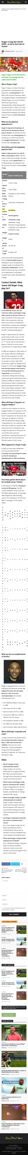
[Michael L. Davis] (3, 51)
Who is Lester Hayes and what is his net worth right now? (7, 871)
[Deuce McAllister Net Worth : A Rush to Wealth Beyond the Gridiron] (21, 929)
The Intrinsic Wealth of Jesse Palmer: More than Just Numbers (13, 1044)
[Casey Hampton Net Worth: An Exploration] (21, 941)
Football (4, 9)
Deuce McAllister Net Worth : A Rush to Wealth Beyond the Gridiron (8, 930)
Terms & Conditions (13, 1145)
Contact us (20, 1148)
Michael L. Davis (10, 51)
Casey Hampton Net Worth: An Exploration (8, 940)
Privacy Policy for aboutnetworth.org (13, 1147)
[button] (2, 2)
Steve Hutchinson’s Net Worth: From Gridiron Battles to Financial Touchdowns (8, 953)
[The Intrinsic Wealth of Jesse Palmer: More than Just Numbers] (14, 1032)
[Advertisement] (14, 26)
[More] (22, 864)
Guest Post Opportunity (11, 1148)
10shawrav (4, 1047)
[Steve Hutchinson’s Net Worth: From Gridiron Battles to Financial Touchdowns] (21, 952)
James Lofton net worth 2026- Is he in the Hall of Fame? (20, 871)
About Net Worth (15, 1151)
